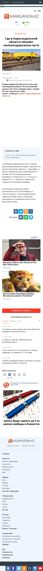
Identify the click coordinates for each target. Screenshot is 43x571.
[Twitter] (20, 211)
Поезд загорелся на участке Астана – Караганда (20, 156)
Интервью (6, 470)
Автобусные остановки (11, 539)
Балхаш (5, 523)
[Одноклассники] (25, 211)
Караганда (6, 517)
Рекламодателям (18, 2)
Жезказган (6, 526)
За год (19, 321)
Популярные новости (21, 317)
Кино (4, 480)
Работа (5, 504)
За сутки (5, 321)
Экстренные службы (9, 542)
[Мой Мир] (30, 211)
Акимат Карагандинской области (20, 80)
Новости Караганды (10, 461)
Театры (5, 485)
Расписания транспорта (11, 536)
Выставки (6, 488)
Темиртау (6, 520)
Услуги (4, 507)
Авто (4, 501)
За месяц (12, 321)
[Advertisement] (21, 121)
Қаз (35, 11)
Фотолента (6, 464)
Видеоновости (8, 467)
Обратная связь (13, 446)
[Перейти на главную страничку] (21, 18)
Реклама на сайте (28, 446)
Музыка (5, 483)
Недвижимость (8, 499)
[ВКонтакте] (16, 211)
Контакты (6, 2)
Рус (39, 11)
